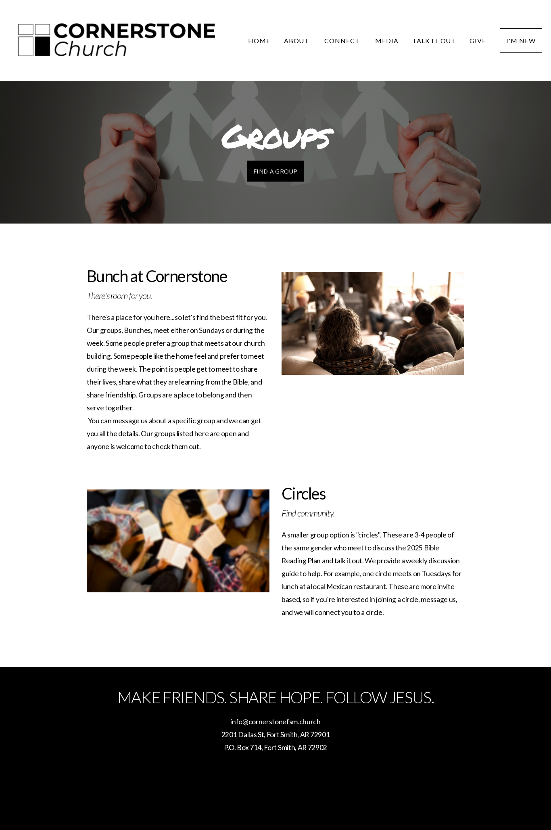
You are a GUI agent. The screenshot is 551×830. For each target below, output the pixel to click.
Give (478, 40)
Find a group (275, 171)
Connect (342, 40)
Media (387, 40)
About (297, 40)
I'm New (521, 40)
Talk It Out (434, 40)
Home (259, 40)
